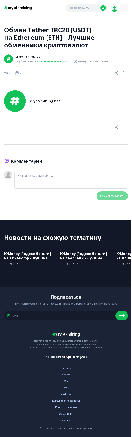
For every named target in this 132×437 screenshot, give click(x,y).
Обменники (66, 413)
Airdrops (66, 394)
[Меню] (124, 8)
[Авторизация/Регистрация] (114, 8)
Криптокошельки (66, 407)
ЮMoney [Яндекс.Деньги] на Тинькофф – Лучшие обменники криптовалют (28, 255)
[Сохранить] (124, 72)
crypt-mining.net (28, 56)
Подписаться (122, 315)
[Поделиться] (116, 72)
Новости (66, 368)
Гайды (66, 374)
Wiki (66, 381)
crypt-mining (18, 8)
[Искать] (103, 8)
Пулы (66, 387)
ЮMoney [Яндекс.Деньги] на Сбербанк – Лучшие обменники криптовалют (84, 255)
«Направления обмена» (53, 61)
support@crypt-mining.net (69, 357)
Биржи (66, 420)
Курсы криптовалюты (66, 400)
